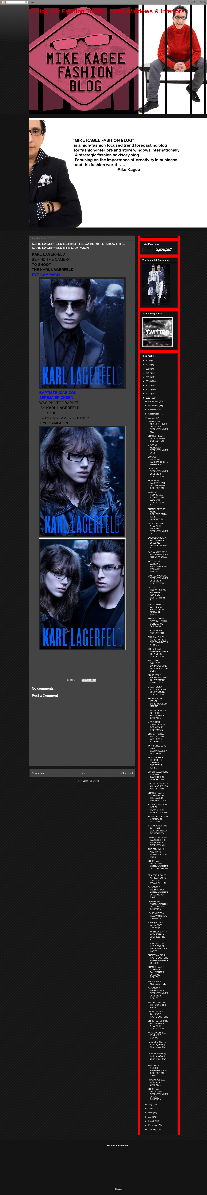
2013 (148, 389)
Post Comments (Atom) (88, 781)
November (153, 405)
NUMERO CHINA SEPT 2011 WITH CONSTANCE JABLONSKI (157, 622)
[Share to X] (88, 680)
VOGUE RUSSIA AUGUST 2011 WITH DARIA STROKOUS (156, 738)
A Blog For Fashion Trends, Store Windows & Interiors (107, 11)
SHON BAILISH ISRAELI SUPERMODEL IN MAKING (157, 702)
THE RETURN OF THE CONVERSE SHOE (157, 1005)
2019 (148, 364)
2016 (148, 377)
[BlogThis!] (85, 680)
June (151, 1108)
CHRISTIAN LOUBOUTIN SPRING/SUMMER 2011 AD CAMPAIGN (158, 1094)
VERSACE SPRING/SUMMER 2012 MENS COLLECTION (158, 472)
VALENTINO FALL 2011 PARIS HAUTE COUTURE (158, 1014)
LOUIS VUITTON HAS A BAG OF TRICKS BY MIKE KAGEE (157, 947)
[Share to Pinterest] (94, 680)
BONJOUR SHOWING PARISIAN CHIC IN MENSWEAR (158, 461)
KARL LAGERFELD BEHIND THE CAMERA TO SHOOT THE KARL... (157, 762)
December (153, 401)
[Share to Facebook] (91, 680)
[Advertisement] (52, 1163)
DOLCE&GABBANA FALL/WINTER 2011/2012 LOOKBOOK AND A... (157, 543)
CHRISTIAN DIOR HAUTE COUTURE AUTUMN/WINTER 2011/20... (158, 959)
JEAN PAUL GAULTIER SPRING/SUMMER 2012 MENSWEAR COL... (158, 665)
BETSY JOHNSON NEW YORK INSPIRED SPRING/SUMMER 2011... (158, 528)
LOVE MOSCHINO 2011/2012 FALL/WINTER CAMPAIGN (157, 714)
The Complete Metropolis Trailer (157, 982)
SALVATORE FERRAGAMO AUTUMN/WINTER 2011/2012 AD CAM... (158, 892)
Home (83, 773)
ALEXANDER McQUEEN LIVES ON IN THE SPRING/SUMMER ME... (158, 426)
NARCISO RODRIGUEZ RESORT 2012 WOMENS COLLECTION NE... (156, 498)
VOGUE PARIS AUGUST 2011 (156, 631)
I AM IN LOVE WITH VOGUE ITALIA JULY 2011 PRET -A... (158, 935)
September (154, 414)
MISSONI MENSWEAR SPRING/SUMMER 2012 (158, 449)
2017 (148, 373)
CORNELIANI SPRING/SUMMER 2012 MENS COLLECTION (158, 653)
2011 (148, 398)
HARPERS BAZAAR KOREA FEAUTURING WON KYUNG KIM (158, 808)
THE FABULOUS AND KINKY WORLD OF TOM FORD (157, 853)
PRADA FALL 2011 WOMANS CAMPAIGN (156, 1082)
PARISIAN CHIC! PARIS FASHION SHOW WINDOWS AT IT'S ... (158, 641)
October (152, 409)
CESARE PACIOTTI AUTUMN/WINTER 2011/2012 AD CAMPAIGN (158, 905)
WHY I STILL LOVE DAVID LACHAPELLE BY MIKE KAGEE (157, 750)
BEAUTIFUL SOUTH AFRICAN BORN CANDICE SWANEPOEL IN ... (158, 879)
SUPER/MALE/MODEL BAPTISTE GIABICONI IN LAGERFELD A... (158, 776)
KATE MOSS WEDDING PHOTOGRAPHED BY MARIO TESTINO (158, 566)
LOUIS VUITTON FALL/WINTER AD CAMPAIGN (157, 916)
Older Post (127, 773)
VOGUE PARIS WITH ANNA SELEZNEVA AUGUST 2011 (158, 786)
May (150, 1112)
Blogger (118, 1189)
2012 (148, 393)
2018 (148, 369)
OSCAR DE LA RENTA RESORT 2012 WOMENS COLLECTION (157, 691)
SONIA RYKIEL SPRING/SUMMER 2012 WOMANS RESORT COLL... (158, 679)
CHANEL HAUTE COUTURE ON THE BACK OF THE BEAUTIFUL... (158, 797)
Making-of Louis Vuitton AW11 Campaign (155, 925)
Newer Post (38, 773)
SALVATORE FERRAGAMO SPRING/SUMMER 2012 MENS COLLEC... (158, 993)
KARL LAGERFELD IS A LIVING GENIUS (157, 1035)
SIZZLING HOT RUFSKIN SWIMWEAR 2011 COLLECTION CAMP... (157, 1070)
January (152, 1129)
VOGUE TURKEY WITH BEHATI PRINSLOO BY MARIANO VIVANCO (156, 609)
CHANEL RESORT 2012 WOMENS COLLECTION (156, 438)
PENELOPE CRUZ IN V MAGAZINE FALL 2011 (158, 819)
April (150, 1117)
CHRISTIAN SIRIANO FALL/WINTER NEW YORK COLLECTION (158, 1025)
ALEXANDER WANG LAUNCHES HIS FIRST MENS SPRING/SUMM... (157, 841)
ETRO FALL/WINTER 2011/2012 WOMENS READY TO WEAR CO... (158, 829)
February (153, 1125)
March (151, 1121)
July (150, 1104)
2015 (148, 381)
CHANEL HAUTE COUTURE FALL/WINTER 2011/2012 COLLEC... (156, 972)
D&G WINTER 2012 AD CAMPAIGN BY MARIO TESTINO (158, 554)
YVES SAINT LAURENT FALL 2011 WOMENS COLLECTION (156, 484)
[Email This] (83, 680)
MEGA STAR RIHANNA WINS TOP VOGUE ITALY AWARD (156, 726)
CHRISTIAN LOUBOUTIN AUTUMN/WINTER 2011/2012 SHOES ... (158, 866)
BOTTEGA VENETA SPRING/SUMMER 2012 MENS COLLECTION (158, 580)
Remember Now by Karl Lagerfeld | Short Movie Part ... (157, 1046)
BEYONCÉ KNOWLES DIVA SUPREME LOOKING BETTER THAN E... (157, 593)
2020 (148, 360)
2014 (148, 385)
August (152, 418)
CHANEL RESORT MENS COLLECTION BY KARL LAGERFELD (157, 514)
